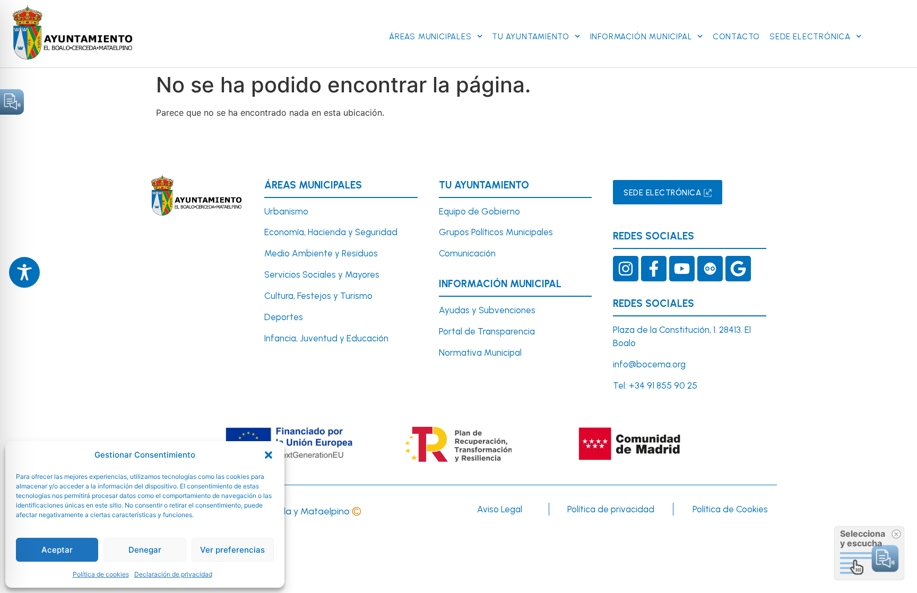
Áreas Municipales (430, 36)
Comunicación (467, 253)
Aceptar (57, 550)
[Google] (738, 268)
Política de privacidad (610, 509)
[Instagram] (625, 268)
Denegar (144, 550)
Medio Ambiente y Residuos (321, 253)
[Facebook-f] (654, 268)
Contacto (736, 36)
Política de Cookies (730, 509)
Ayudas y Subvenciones (487, 310)
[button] (268, 455)
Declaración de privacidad (173, 574)
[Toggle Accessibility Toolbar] (24, 272)
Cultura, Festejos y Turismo (318, 295)
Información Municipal (641, 36)
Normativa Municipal (480, 352)
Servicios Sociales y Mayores (321, 274)
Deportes (283, 317)
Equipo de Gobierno (479, 211)
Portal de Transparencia (487, 331)
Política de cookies (101, 574)
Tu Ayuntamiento (530, 36)
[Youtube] (682, 268)
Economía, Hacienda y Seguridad (330, 232)
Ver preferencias (232, 550)
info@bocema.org (649, 364)
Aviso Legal (499, 509)
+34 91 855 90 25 (663, 385)
